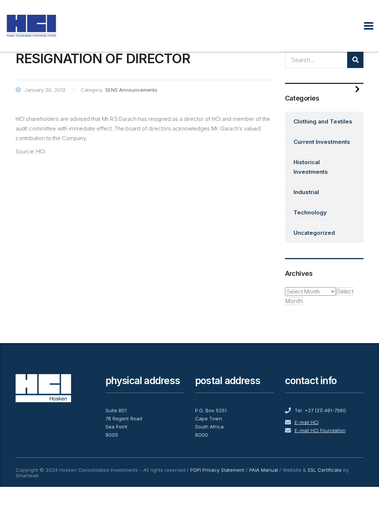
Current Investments (322, 141)
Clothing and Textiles (323, 121)
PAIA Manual (263, 470)
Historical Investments (311, 167)
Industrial (306, 192)
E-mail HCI (307, 422)
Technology (310, 212)
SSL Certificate (325, 470)
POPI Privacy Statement (217, 470)
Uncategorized (314, 232)
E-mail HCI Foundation (320, 430)
